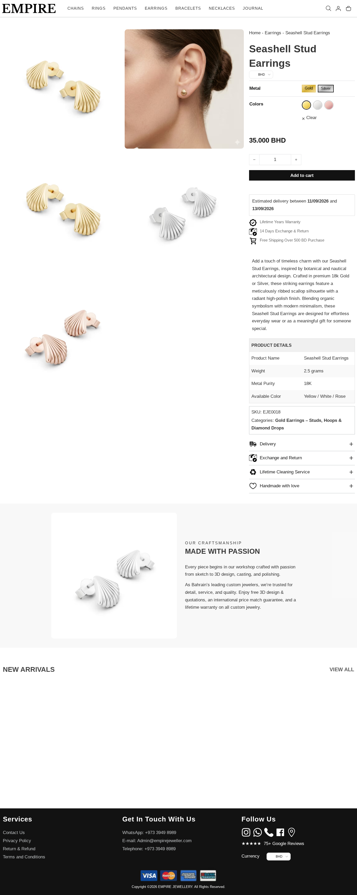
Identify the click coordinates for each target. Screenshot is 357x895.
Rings (99, 8)
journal (253, 8)
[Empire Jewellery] (29, 8)
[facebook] (280, 832)
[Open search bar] (328, 8)
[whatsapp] (257, 832)
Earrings (156, 8)
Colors (256, 104)
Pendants (125, 8)
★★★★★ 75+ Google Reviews (272, 843)
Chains (75, 8)
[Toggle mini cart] (348, 8)
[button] (302, 444)
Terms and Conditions (24, 856)
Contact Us (14, 832)
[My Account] (338, 8)
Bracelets (188, 8)
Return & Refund (19, 848)
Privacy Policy (17, 840)
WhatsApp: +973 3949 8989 (149, 832)
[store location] (291, 832)
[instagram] (246, 832)
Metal (255, 88)
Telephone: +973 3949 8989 (149, 848)
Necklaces (222, 8)
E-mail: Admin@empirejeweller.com (157, 840)
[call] (268, 832)
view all (342, 669)
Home (255, 32)
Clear (311, 117)
